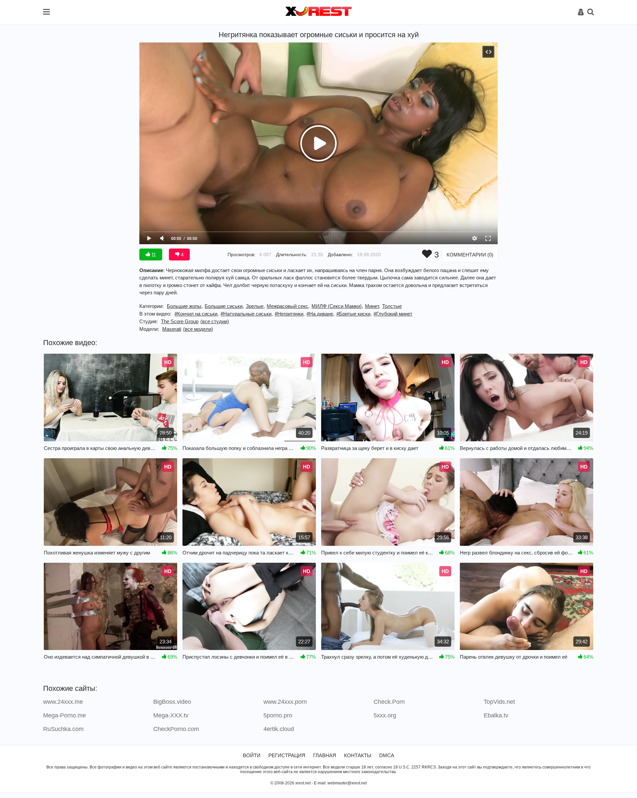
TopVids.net (499, 701)
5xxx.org (385, 715)
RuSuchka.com (63, 729)
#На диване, (320, 314)
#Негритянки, (290, 314)
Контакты (357, 755)
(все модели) (198, 329)
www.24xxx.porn (285, 701)
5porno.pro (277, 715)
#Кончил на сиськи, (197, 314)
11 (153, 254)
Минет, (372, 306)
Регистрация (286, 755)
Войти (251, 755)
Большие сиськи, (224, 306)
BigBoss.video (172, 701)
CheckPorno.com (176, 729)
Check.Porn (389, 701)
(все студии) (214, 321)
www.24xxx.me (63, 701)
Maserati (171, 329)
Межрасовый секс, (288, 306)
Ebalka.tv (496, 715)
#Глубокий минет (393, 314)
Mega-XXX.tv (170, 715)
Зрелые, (255, 306)
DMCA (386, 755)
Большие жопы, (185, 306)
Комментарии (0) (470, 254)
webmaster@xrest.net (347, 783)
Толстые (392, 306)
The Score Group (179, 321)
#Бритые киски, (354, 314)
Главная (324, 755)
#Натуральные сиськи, (247, 314)
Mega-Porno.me (64, 715)
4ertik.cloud (278, 729)
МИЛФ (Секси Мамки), (337, 306)
